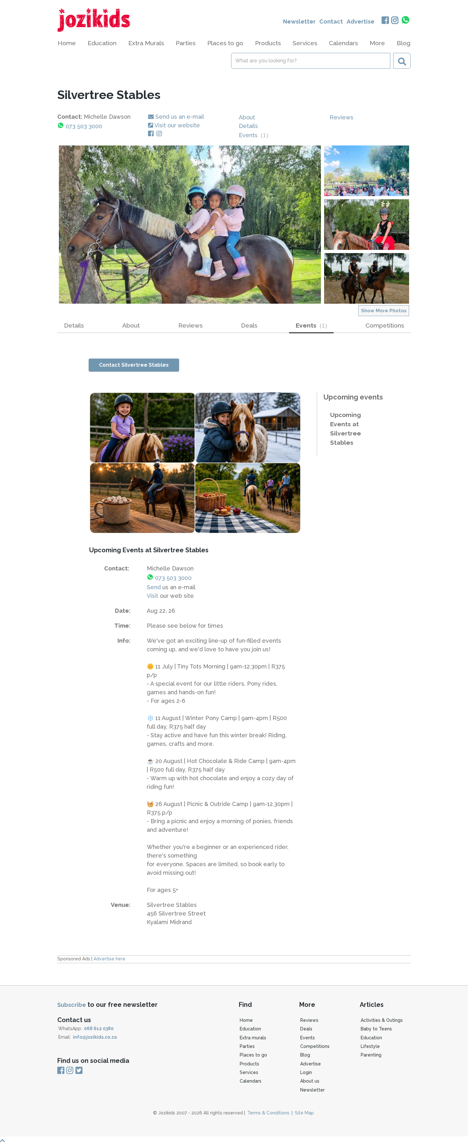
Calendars (343, 42)
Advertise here (109, 958)
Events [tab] (311, 325)
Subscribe (71, 1004)
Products (249, 1063)
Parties (247, 1046)
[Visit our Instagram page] (160, 134)
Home (67, 42)
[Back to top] (234, 1140)
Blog (403, 42)
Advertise (360, 21)
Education (250, 1028)
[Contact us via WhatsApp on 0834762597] (406, 20)
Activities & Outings (382, 1020)
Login (306, 1072)
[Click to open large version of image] (190, 224)
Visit (152, 595)
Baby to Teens (376, 1028)
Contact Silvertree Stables (134, 365)
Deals (249, 325)
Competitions (384, 325)
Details (248, 126)
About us (309, 1081)
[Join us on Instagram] (395, 20)
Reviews (341, 117)
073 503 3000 (84, 126)
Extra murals (253, 1037)
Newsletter (299, 21)
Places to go (253, 1054)
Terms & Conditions (268, 1112)
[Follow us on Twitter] (78, 1070)
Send (154, 587)
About (247, 117)
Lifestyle (370, 1046)
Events (253, 135)
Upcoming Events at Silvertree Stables (345, 428)
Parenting (371, 1054)
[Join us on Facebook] (385, 20)
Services (249, 1072)
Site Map (304, 1112)
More (377, 42)
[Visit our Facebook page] (152, 134)
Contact (331, 21)
